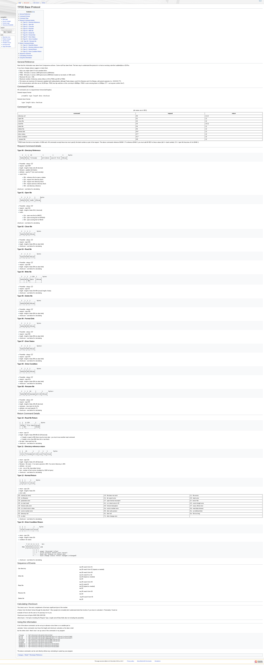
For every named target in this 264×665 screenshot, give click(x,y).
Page (19, 2)
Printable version (7, 42)
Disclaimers (158, 661)
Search (2, 27)
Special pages (6, 40)
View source (36, 2)
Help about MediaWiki (8, 25)
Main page (5, 19)
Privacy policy (130, 661)
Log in (260, 0)
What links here (6, 37)
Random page (6, 23)
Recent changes (7, 21)
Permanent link (6, 44)
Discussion (26, 2)
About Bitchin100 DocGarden (144, 661)
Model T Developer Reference (33, 655)
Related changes (7, 39)
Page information (7, 46)
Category (20, 655)
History (43, 2)
